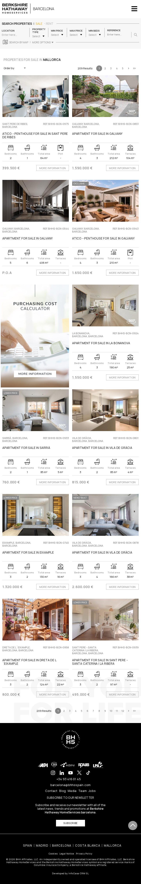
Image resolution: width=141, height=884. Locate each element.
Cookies (53, 853)
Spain (27, 845)
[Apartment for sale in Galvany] (105, 96)
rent (49, 23)
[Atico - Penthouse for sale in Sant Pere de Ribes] (35, 96)
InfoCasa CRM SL (78, 873)
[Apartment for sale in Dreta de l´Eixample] (35, 619)
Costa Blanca (87, 845)
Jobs (92, 790)
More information (52, 168)
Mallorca (113, 845)
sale (39, 23)
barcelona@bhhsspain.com (70, 785)
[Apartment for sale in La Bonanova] (105, 305)
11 (117, 711)
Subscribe (70, 823)
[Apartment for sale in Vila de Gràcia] (105, 410)
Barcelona (61, 845)
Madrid (42, 845)
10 (111, 711)
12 (122, 711)
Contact (51, 790)
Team (82, 790)
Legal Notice (66, 853)
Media (72, 790)
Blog (62, 790)
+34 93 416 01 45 (69, 779)
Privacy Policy (84, 853)
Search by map (18, 42)
